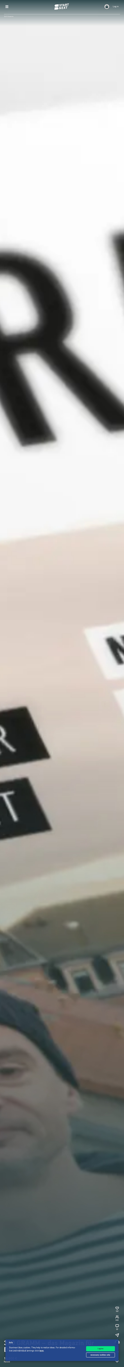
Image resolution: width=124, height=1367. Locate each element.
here (41, 1351)
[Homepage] (62, 6)
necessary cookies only (100, 1355)
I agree (100, 1349)
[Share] (117, 1335)
